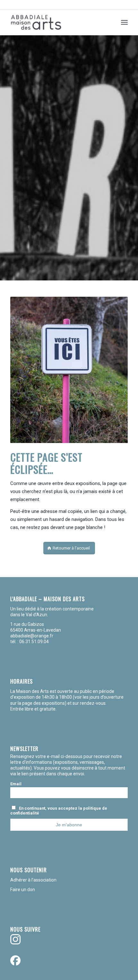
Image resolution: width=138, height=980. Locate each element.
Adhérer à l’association (33, 879)
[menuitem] (124, 22)
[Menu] (124, 22)
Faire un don (22, 889)
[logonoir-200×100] (57, 22)
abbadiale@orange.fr (32, 635)
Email (16, 783)
